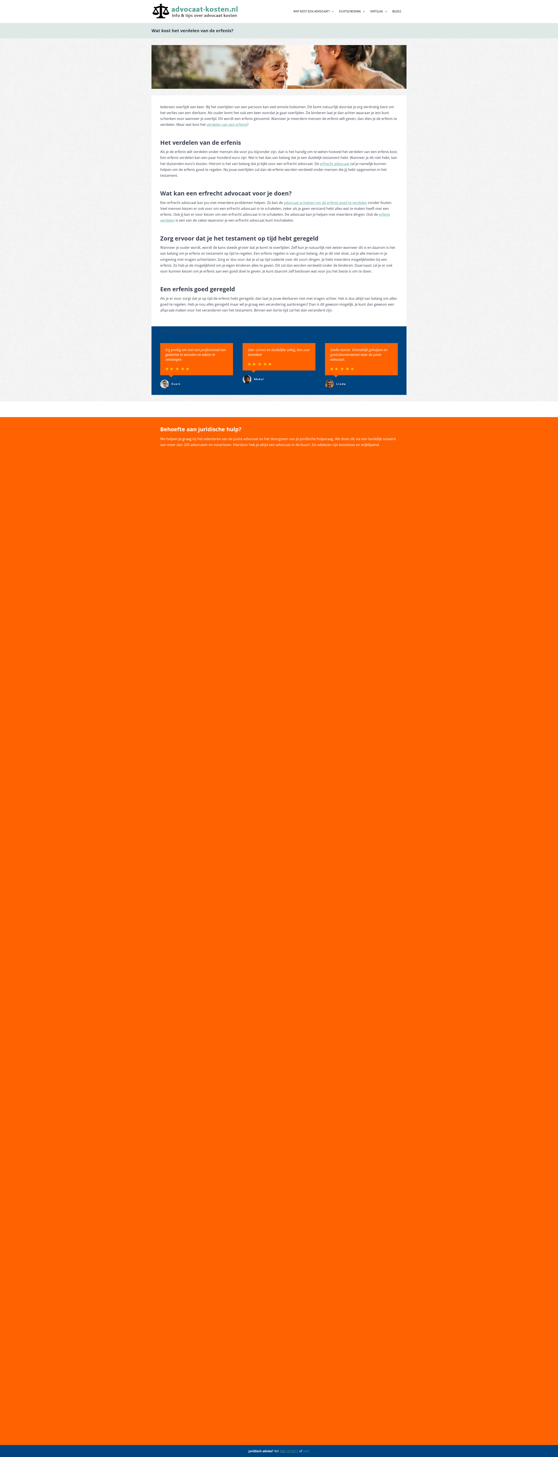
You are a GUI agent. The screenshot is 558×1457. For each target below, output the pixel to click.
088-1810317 (289, 1451)
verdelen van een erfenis (227, 124)
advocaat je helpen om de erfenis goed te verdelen (325, 202)
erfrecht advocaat (335, 163)
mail (306, 1451)
